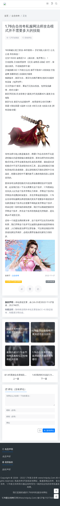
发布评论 (50, 430)
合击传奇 (16, 15)
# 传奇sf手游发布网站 (13, 281)
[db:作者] (36, 302)
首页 (6, 15)
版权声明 (6, 469)
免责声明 (6, 456)
